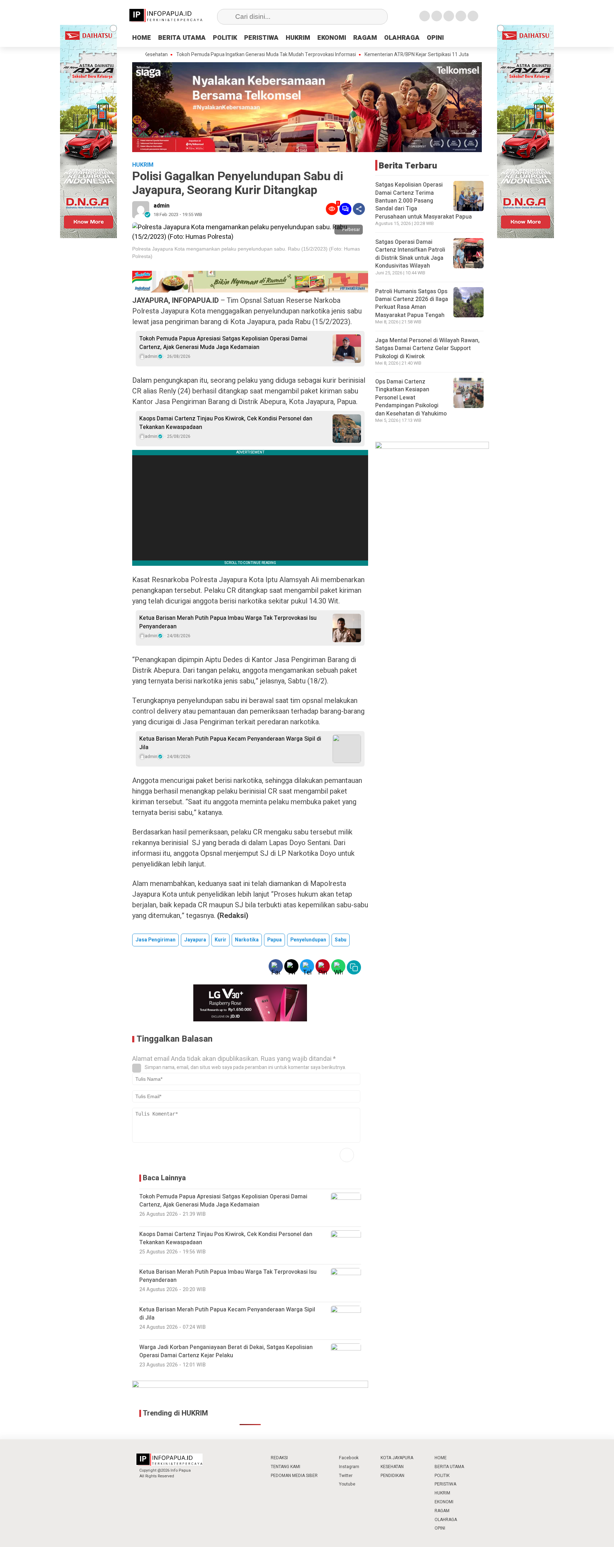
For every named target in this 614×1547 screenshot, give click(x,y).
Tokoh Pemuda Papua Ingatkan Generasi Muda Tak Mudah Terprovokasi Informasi (226, 54)
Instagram (349, 1466)
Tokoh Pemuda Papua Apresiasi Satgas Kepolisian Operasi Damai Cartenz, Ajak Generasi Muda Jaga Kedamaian (223, 342)
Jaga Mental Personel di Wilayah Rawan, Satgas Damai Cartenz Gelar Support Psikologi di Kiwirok (427, 348)
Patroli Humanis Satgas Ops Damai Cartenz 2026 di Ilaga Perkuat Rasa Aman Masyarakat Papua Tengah (411, 303)
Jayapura (195, 940)
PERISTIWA (261, 38)
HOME (141, 38)
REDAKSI (279, 1458)
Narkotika (247, 940)
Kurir (220, 940)
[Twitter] (436, 16)
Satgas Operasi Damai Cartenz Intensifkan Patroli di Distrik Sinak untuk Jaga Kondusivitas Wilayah (410, 254)
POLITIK (225, 38)
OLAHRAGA (402, 38)
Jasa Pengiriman (155, 940)
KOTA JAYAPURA (397, 1458)
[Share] (359, 209)
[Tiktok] (473, 16)
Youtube (347, 1484)
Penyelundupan (308, 940)
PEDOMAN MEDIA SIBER (294, 1475)
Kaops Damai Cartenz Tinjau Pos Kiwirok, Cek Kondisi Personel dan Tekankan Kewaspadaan (225, 422)
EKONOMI (331, 38)
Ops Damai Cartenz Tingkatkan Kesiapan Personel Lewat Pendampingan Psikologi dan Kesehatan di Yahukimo (411, 397)
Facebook (349, 1458)
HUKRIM (298, 38)
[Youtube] (461, 16)
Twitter (345, 1475)
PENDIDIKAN (392, 1475)
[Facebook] (424, 16)
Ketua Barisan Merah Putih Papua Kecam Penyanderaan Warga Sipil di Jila (230, 743)
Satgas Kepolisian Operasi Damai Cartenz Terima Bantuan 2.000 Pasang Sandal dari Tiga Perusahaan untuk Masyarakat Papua (423, 201)
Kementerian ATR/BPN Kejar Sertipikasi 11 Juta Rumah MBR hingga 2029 (404, 54)
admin (161, 206)
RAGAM (365, 38)
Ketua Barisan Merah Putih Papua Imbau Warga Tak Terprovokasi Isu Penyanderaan (228, 622)
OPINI (435, 38)
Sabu (340, 940)
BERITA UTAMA (182, 38)
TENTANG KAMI (285, 1466)
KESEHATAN (392, 1466)
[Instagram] (448, 16)
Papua (274, 940)
